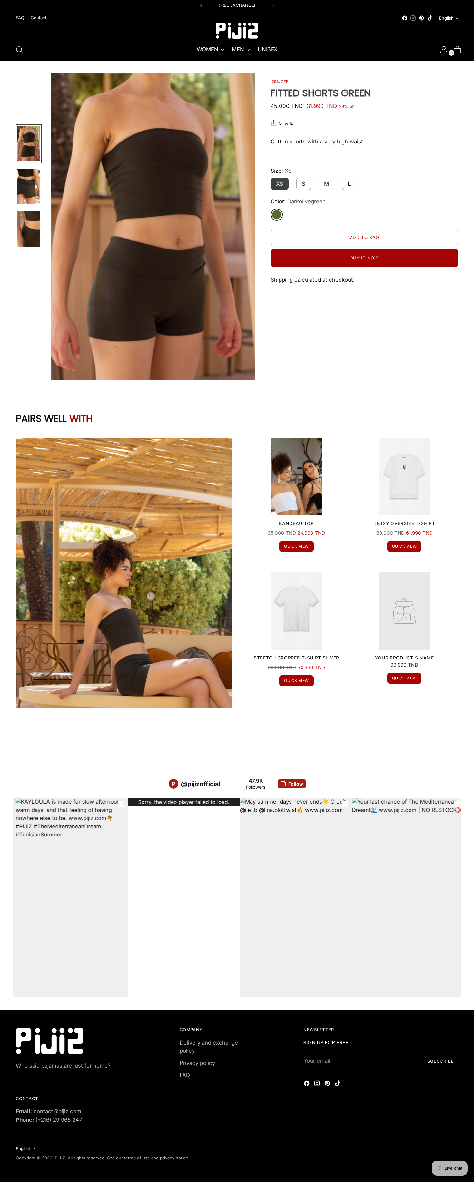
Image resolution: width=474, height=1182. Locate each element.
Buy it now (364, 257)
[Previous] (201, 5)
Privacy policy (197, 1063)
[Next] (273, 5)
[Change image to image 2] (29, 186)
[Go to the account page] (441, 49)
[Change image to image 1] (29, 143)
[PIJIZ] (237, 31)
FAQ (185, 1075)
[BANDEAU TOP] (296, 476)
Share (286, 123)
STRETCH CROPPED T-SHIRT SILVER (296, 657)
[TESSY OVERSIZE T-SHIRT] (404, 476)
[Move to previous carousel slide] (438, 745)
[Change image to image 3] (29, 229)
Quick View (296, 546)
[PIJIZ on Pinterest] (421, 18)
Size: (281, 171)
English (446, 18)
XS (279, 184)
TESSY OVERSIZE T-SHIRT (404, 523)
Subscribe (440, 1061)
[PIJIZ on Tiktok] (430, 18)
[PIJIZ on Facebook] (405, 18)
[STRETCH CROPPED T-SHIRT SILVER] (296, 611)
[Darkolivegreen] (277, 215)
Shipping (282, 280)
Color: (298, 202)
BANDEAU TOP (296, 523)
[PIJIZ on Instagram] (413, 18)
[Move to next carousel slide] (453, 745)
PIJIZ (60, 1157)
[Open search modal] (19, 49)
